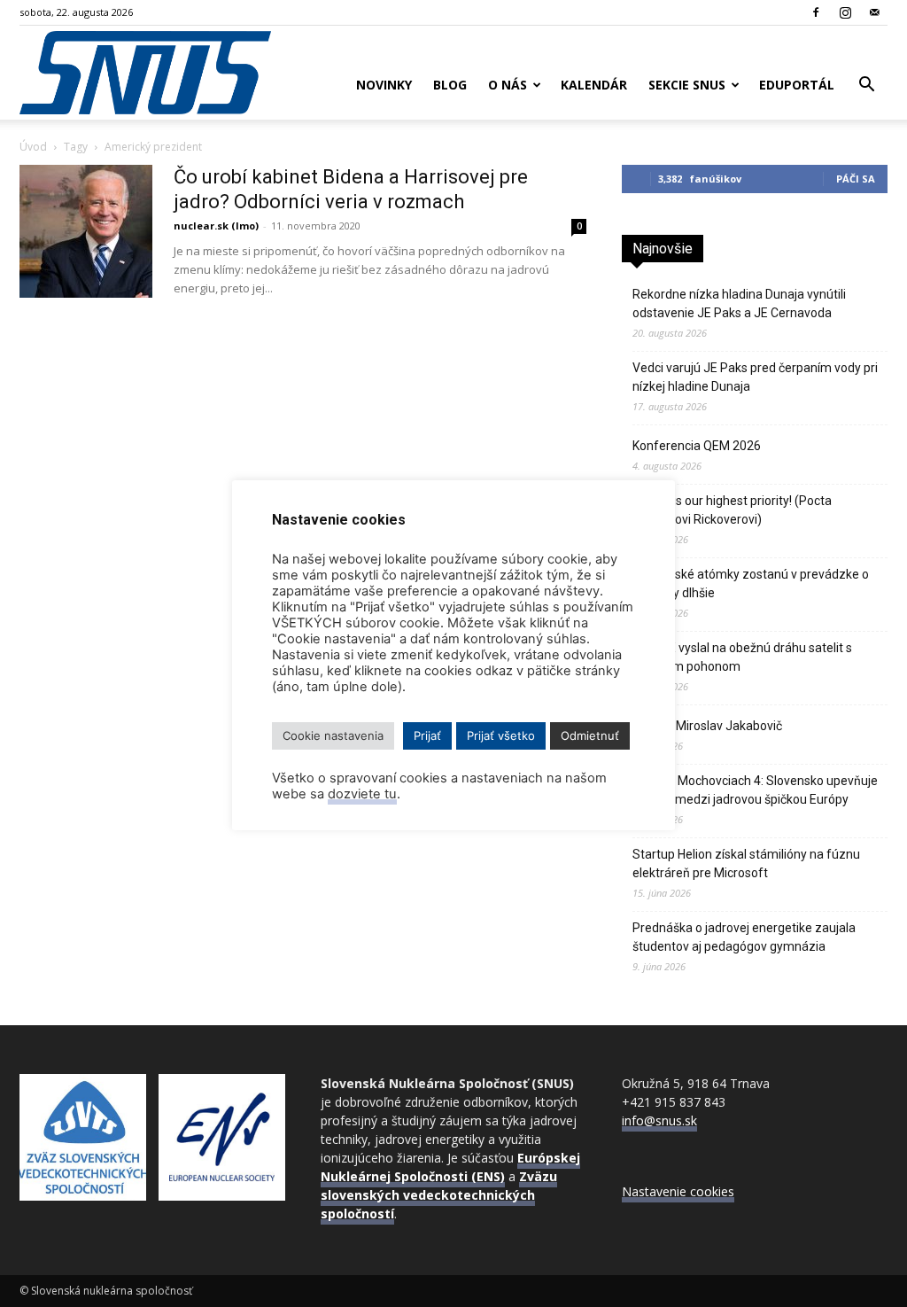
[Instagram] (845, 12)
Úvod (33, 146)
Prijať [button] (427, 735)
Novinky (384, 84)
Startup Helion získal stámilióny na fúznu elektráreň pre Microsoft (746, 863)
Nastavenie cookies (678, 1191)
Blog (450, 84)
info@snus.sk (659, 1120)
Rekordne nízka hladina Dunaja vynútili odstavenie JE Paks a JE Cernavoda (739, 303)
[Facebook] (815, 12)
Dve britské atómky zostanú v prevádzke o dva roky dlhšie (750, 583)
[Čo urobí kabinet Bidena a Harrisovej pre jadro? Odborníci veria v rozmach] (85, 231)
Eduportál (796, 84)
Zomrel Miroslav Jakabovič (707, 726)
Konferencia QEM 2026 (696, 446)
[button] (866, 86)
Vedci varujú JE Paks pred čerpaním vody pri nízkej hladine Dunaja (755, 377)
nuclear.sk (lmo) (216, 225)
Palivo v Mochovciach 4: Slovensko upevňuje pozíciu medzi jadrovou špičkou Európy (755, 790)
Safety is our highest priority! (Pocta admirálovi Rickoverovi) (732, 510)
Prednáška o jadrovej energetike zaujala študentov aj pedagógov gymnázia (744, 937)
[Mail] (874, 12)
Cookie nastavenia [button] (333, 735)
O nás (507, 84)
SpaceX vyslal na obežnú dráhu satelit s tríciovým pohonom (742, 657)
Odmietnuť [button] (590, 735)
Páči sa (855, 178)
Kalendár (594, 84)
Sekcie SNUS (686, 84)
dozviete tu (362, 794)
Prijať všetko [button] (501, 735)
